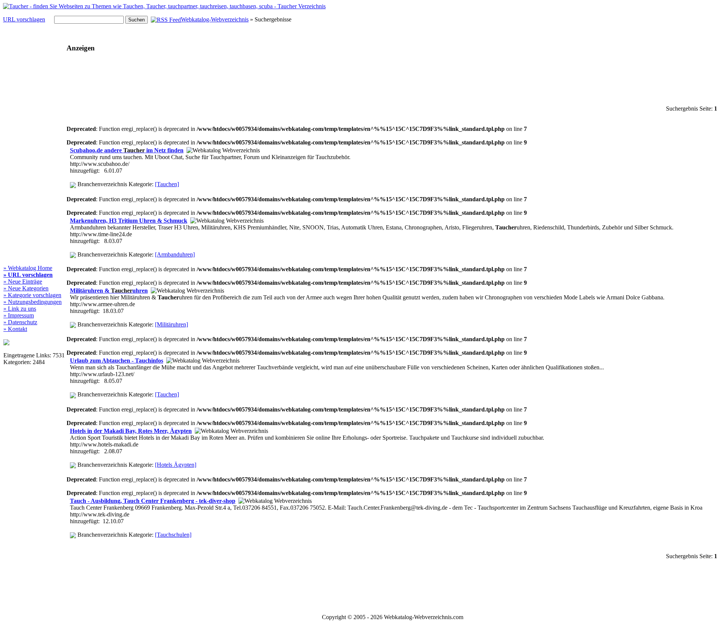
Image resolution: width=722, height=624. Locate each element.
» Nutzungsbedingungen (32, 302)
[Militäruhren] (171, 324)
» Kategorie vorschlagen (32, 295)
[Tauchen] (167, 184)
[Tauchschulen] (173, 534)
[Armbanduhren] (175, 254)
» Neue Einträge (22, 281)
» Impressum (18, 315)
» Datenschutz (20, 322)
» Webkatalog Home (27, 268)
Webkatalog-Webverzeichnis (215, 19)
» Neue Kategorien (26, 288)
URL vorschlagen (24, 19)
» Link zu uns (19, 308)
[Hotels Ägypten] (175, 465)
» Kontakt (15, 329)
